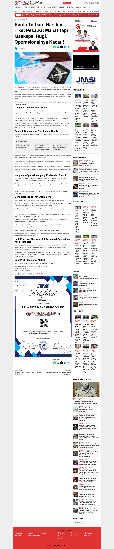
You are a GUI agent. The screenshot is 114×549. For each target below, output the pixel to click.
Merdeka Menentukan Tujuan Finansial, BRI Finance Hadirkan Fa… (89, 171)
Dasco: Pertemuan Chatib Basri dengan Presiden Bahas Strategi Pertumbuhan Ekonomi (89, 445)
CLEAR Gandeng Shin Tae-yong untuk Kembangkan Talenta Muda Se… (89, 194)
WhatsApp (89, 533)
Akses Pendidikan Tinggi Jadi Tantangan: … (88, 284)
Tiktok (61, 539)
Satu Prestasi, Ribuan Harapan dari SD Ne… (88, 298)
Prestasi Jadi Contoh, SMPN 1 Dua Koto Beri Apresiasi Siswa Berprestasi (78, 361)
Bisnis (80, 160)
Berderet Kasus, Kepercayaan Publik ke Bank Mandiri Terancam (88, 409)
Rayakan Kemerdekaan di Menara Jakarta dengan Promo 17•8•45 (86, 216)
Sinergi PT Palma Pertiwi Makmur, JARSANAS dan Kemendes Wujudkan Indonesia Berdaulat (89, 418)
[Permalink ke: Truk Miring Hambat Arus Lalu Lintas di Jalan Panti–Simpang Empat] (94, 317)
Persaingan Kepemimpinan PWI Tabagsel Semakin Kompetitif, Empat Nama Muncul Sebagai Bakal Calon (78, 111)
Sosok (74, 398)
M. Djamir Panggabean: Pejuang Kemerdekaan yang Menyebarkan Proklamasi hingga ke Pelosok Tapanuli (85, 401)
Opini (80, 295)
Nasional (81, 406)
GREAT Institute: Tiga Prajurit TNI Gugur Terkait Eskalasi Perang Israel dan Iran (88, 480)
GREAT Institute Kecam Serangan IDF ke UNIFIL (86, 495)
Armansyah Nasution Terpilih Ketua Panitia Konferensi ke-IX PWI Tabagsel (86, 109)
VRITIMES (40, 274)
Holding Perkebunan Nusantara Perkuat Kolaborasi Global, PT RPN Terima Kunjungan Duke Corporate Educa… (78, 253)
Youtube (88, 536)
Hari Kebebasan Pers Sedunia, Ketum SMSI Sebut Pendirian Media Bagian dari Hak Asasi (88, 463)
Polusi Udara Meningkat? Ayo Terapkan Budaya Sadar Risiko (58, 372)
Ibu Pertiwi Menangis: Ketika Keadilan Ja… (88, 305)
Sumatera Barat (77, 321)
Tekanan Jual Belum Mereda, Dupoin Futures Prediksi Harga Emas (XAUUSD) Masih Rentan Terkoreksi (86, 254)
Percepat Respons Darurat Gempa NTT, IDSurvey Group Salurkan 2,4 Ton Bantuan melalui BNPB (60, 146)
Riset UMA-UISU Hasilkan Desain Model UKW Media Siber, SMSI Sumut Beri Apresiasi (78, 223)
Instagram (62, 536)
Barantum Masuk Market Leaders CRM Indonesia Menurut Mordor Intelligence (24, 145)
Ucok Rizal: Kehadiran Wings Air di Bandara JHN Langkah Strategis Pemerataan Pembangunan (94, 111)
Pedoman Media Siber (34, 536)
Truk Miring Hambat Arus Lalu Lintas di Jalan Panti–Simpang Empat (94, 331)
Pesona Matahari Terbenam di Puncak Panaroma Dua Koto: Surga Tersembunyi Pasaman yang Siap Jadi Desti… (86, 363)
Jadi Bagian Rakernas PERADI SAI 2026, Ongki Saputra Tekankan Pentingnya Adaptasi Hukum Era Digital (88, 454)
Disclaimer (18, 536)
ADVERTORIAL (82, 414)
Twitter (75, 533)
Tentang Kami (18, 533)
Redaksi (44, 533)
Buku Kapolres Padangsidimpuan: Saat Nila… (88, 277)
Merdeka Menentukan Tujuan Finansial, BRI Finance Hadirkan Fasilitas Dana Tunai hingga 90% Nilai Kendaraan (42, 146)
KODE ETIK (30, 533)
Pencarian (67, 3)
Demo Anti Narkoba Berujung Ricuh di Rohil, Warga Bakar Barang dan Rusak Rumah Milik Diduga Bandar (89, 471)
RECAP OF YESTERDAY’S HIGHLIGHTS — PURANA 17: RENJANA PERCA (94, 218)
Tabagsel (77, 99)
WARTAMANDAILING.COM (22, 87)
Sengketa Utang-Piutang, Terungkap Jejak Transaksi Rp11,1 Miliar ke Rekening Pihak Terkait (89, 437)
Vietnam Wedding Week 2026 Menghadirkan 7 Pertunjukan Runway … (88, 187)
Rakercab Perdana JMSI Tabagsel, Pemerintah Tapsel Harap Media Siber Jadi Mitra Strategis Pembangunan (94, 253)
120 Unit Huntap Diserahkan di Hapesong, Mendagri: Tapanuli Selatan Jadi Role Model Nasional (88, 511)
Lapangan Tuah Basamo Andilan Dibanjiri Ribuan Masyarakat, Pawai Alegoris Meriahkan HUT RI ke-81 (78, 333)
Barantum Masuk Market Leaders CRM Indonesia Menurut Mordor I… (86, 163)
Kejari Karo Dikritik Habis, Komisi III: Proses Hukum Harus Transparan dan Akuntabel (89, 488)
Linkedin (75, 536)
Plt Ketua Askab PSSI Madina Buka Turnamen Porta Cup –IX (28, 372)
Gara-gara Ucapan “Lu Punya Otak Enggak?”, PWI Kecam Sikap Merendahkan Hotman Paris (88, 427)
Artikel (81, 275)
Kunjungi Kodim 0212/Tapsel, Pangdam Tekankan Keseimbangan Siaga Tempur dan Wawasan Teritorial (78, 140)
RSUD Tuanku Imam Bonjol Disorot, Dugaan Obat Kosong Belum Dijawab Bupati (93, 361)
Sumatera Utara (85, 207)
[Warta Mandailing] (29, 3)
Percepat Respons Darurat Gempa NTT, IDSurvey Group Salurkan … (88, 179)
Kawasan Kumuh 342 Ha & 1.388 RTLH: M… (87, 291)
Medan (76, 210)
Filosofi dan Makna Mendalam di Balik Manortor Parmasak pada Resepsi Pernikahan (94, 139)
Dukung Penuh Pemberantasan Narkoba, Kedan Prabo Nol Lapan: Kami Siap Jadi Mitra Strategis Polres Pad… (86, 140)
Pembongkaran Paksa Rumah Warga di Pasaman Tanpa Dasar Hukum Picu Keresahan (63, 15)
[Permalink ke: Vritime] (16, 48)
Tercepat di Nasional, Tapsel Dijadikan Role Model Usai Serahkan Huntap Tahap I (87, 502)
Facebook (62, 533)
